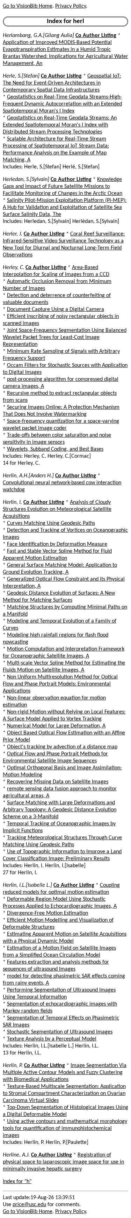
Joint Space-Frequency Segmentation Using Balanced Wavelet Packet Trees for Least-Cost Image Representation (64, 337)
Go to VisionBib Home (27, 6)
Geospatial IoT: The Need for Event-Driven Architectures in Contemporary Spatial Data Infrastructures (62, 83)
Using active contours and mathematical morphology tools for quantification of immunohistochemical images (65, 1128)
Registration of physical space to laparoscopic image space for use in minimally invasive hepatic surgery (63, 1162)
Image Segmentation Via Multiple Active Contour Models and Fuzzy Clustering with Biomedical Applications (64, 1072)
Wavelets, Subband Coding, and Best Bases (55, 449)
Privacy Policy (70, 6)
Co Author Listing (95, 35)
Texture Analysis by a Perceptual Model (51, 1039)
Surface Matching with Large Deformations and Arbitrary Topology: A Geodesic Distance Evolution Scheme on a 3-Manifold (59, 810)
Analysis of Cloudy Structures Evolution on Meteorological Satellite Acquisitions (57, 509)
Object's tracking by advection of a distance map (62, 747)
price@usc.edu (29, 1205)
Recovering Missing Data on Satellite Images (57, 782)
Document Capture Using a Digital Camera (55, 309)
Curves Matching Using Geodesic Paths (51, 523)
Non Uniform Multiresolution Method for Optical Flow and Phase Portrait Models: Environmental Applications (60, 684)
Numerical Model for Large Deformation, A (56, 726)
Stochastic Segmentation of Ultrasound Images (59, 1032)
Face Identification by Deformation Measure (57, 544)
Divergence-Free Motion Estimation (47, 913)
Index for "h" (17, 1181)
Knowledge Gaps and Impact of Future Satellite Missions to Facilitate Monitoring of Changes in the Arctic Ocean (62, 186)
